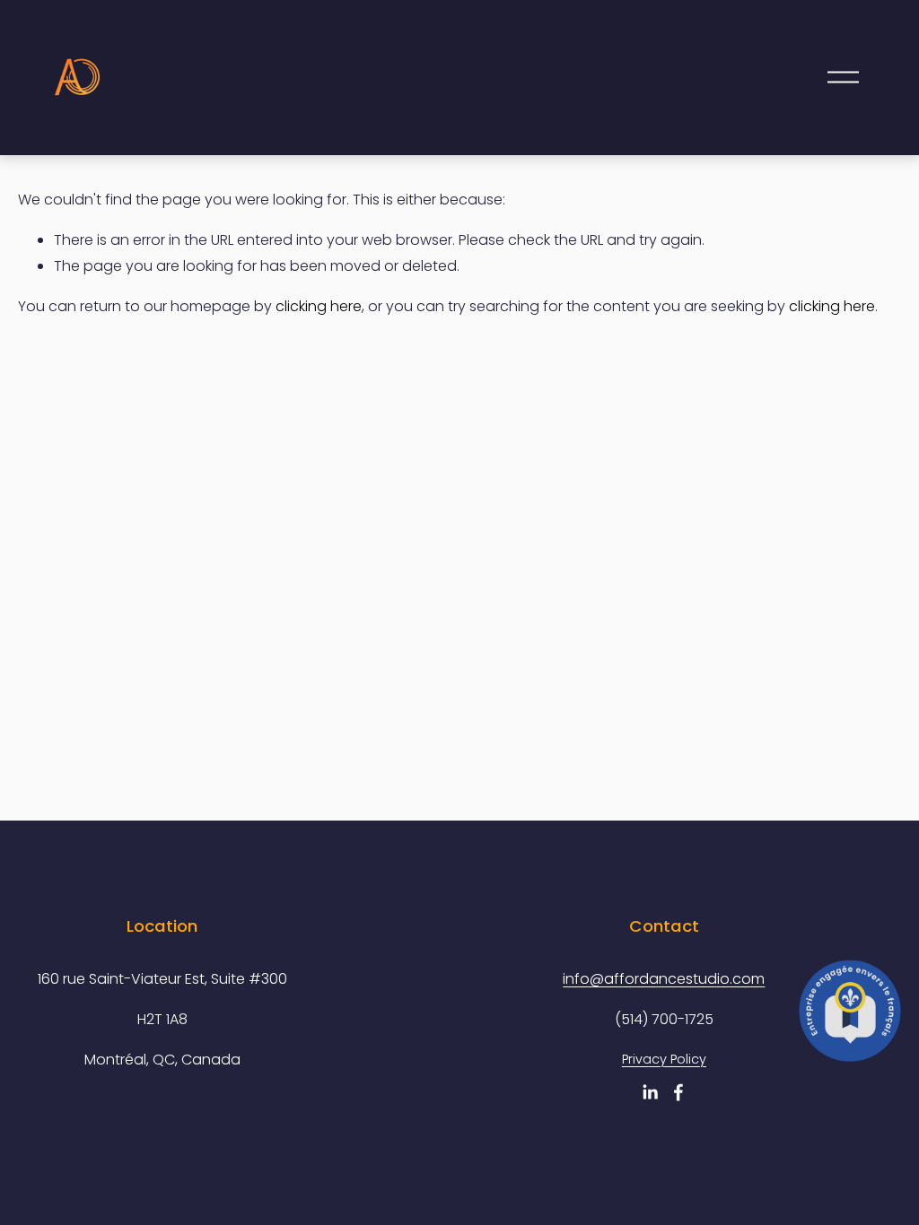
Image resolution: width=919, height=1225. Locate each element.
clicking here (319, 306)
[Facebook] (678, 1092)
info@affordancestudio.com (664, 979)
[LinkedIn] (650, 1092)
